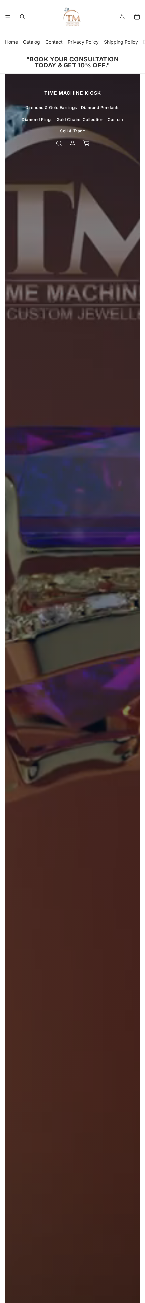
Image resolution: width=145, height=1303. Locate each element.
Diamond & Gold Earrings (51, 107)
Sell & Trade (72, 130)
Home (11, 42)
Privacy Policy (83, 42)
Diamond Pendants (100, 107)
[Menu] (8, 16)
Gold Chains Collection (80, 119)
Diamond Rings (37, 119)
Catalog (31, 42)
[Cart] (136, 16)
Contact (54, 42)
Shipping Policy (121, 42)
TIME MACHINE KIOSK (72, 93)
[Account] (72, 143)
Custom (115, 119)
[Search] (22, 16)
